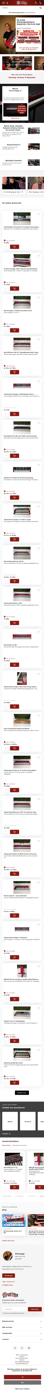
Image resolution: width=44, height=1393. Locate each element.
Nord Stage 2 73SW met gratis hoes (18, 310)
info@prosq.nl (7, 1285)
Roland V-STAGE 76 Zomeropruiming (18, 478)
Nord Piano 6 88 (10, 645)
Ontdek (5, 1134)
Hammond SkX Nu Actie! (13, 1063)
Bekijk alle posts (8, 1240)
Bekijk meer (21, 1093)
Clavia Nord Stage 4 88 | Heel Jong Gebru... (20, 687)
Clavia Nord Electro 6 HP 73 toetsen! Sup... (20, 812)
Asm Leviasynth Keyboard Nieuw (16, 728)
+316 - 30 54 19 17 (8, 1282)
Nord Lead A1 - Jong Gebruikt (15, 896)
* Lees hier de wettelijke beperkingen (13, 1313)
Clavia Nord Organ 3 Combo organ (17, 519)
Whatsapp (8, 1275)
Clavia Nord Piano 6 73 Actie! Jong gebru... (20, 770)
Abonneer (35, 1309)
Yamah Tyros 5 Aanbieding (14, 1021)
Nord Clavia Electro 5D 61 (13, 561)
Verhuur (20, 78)
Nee (22, 1382)
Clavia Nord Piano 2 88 (13, 603)
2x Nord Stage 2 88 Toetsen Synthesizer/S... (21, 269)
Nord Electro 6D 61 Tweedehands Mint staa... (21, 352)
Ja (22, 1377)
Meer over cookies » (22, 1389)
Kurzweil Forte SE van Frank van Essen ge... (21, 436)
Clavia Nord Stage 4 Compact (15, 937)
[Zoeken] (41, 8)
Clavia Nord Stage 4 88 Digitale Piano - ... (20, 394)
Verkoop (12, 78)
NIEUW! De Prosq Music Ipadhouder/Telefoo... (21, 979)
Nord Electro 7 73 (11, 1167)
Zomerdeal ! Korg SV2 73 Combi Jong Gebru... (22, 227)
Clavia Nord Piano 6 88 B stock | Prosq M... (20, 854)
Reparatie (31, 78)
